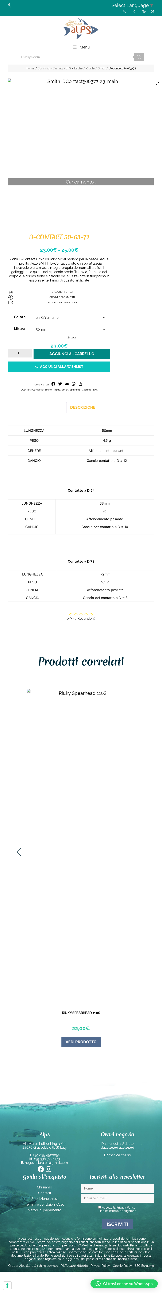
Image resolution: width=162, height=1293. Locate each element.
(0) (152, 11)
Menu (85, 47)
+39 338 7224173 (47, 1159)
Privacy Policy (125, 1207)
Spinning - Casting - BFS (54, 68)
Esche (78, 68)
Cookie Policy (122, 1265)
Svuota (71, 337)
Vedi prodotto (81, 1042)
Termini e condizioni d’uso (44, 1204)
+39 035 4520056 (46, 1155)
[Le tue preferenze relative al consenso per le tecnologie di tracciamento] (7, 1286)
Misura (19, 329)
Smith (101, 68)
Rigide (90, 68)
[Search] (139, 57)
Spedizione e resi (44, 1199)
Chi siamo (44, 1187)
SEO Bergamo (144, 1265)
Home (30, 68)
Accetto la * (118, 1207)
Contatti (44, 1193)
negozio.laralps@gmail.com (46, 1163)
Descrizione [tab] (82, 407)
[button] (59, 367)
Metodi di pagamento (44, 1210)
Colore (20, 317)
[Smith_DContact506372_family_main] (81, 152)
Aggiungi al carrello (71, 354)
